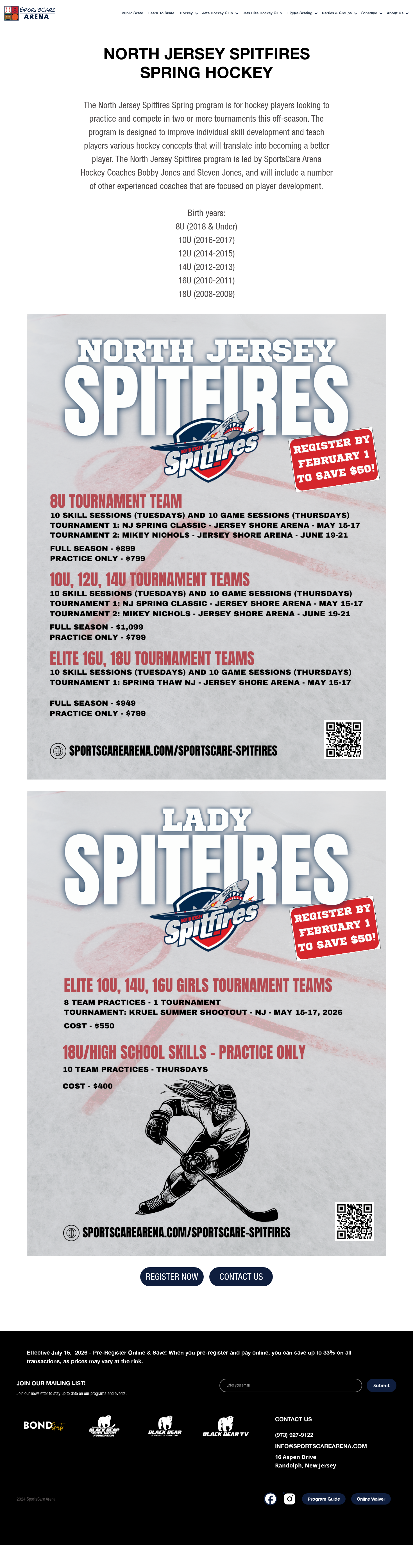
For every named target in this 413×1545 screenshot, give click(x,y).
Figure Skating (299, 13)
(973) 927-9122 (294, 1434)
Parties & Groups (337, 13)
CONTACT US (241, 1276)
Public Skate (132, 13)
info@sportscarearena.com (321, 1445)
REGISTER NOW (172, 1276)
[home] (41, 13)
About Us (395, 13)
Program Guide (324, 1498)
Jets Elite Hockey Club (262, 13)
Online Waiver (371, 1498)
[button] (187, 13)
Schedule (369, 13)
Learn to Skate (161, 13)
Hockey (186, 13)
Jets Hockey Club (217, 13)
